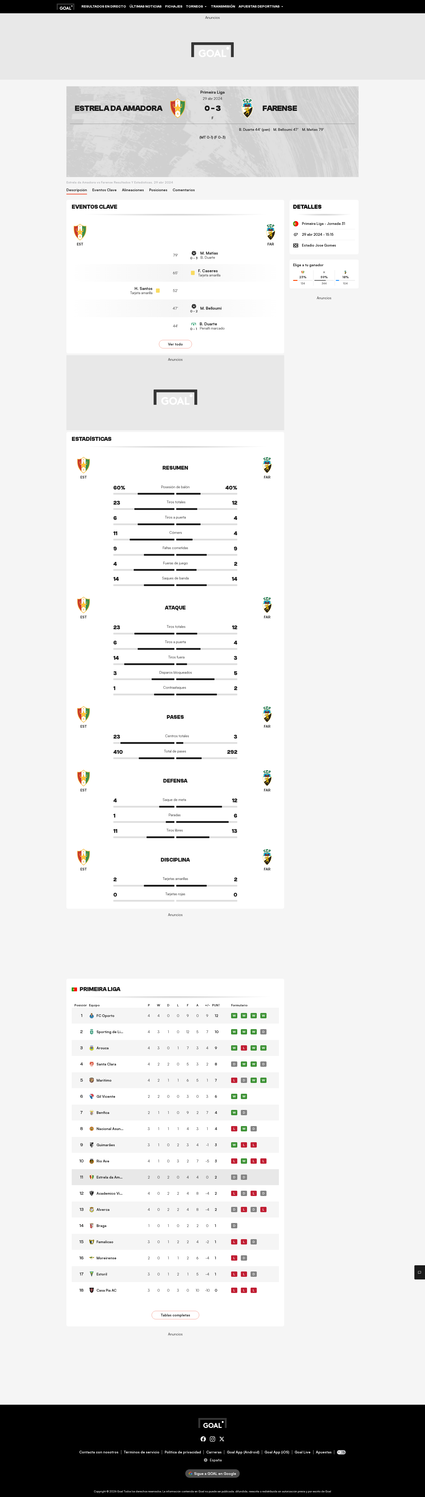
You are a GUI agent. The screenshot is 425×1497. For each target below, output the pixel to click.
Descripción (76, 190)
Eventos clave (104, 190)
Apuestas (324, 1452)
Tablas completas (175, 1315)
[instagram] (212, 1439)
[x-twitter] (221, 1439)
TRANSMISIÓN (223, 6)
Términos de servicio (141, 1452)
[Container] (129, 108)
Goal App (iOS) (277, 1452)
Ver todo (175, 344)
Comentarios (184, 190)
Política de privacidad (183, 1452)
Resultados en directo (103, 6)
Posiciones (158, 190)
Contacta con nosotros (98, 1452)
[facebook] (203, 1439)
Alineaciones (133, 190)
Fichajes (173, 6)
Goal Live (303, 1452)
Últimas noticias (145, 6)
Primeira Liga (212, 92)
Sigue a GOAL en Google (215, 1473)
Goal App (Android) (243, 1452)
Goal (120, 1491)
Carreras (214, 1452)
